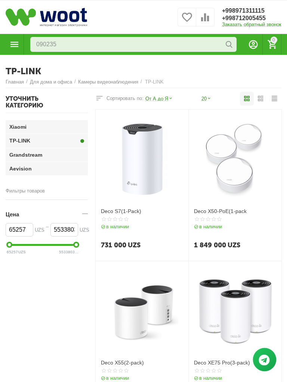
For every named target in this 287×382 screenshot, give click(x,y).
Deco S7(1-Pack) (121, 211)
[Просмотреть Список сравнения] (205, 21)
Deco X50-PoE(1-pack (220, 211)
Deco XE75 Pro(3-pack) (222, 363)
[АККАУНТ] (253, 44)
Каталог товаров (14, 44)
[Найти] (229, 44)
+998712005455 (244, 18)
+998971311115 (243, 10)
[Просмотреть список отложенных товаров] (187, 21)
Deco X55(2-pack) (122, 363)
